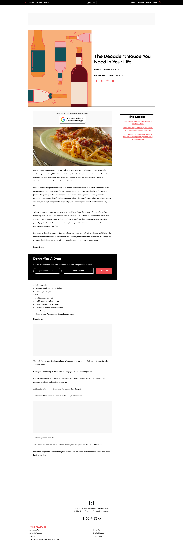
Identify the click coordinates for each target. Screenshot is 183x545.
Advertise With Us (36, 533)
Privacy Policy (97, 536)
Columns (39, 2)
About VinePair (35, 530)
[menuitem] (25, 2)
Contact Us (96, 530)
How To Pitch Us (98, 533)
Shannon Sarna (111, 69)
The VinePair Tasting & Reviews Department (44, 539)
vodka (44, 285)
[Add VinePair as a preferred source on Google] (72, 119)
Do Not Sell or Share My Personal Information (91, 511)
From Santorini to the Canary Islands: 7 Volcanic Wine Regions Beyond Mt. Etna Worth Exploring (137, 136)
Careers (32, 536)
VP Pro (133, 2)
